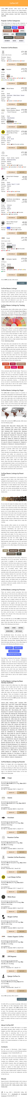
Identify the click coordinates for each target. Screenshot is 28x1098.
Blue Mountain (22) (11, 720)
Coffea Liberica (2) (6, 751)
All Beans (7, 27)
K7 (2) (8, 749)
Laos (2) (5, 442)
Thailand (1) (24, 442)
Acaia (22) (3, 720)
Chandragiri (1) (18, 756)
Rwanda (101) (17, 431)
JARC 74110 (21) (5, 722)
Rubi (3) (18, 742)
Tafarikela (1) (15, 751)
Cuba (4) (22, 440)
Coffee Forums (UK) (6, 1084)
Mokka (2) (9, 746)
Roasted (5, 363)
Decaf (14, 27)
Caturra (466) (4, 702)
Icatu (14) (24, 726)
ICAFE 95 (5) (10, 738)
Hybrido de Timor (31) (16, 717)
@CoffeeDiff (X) (16, 1094)
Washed (7, 627)
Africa (22, 30)
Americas (6, 34)
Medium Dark (11, 553)
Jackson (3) (24, 744)
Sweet (7, 367)
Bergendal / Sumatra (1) (7, 753)
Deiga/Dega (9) (11, 731)
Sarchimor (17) (4, 726)
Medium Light (13, 550)
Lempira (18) (17, 724)
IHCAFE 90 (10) (22, 729)
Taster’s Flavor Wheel (20, 311)
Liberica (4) (24, 740)
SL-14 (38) (13, 715)
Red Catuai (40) (5, 715)
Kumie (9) (3, 731)
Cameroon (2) (16, 442)
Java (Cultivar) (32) (5, 717)
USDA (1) (7, 756)
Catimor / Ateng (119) (21, 708)
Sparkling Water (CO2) (14, 654)
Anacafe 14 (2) (13, 747)
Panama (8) (24, 438)
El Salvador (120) (9, 429)
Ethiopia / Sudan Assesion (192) (18, 706)
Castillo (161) (4, 708)
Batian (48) (7, 713)
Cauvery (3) (4, 746)
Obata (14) (18, 726)
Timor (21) (19, 434)
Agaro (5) (16, 738)
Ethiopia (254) (20, 425)
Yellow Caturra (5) (19, 737)
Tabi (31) (24, 717)
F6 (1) (2, 756)
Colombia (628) (5, 425)
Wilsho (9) (3, 733)
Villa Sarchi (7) (13, 735)
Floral (21, 27)
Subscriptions (21, 34)
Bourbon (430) (13, 702)
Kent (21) (24, 720)
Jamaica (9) (4, 438)
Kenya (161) (18, 427)
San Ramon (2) (23, 749)
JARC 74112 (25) (15, 718)
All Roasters (21, 999)
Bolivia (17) (7, 436)
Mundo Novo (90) (6, 709)
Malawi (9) (10, 438)
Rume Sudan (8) (11, 733)
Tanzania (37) (13, 434)
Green (5, 550)
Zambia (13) (23, 436)
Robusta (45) (14, 713)
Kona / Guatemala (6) (7, 737)
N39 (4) (17, 740)
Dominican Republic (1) (20, 443)
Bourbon (7, 40)
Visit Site (21, 64)
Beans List (11, 792)
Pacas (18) (4, 724)
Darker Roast (8, 37)
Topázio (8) (6, 735)
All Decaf (9, 647)
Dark (19, 553)
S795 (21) (19, 720)
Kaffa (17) (24, 724)
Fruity (15, 30)
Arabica (21, 40)
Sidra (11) (24, 728)
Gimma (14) (12, 726)
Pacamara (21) (23, 722)
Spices (13, 363)
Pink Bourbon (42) (22, 713)
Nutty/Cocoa (7, 30)
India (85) (13, 433)
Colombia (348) (23, 702)
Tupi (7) (25, 735)
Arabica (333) (4, 704)
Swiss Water (18, 647)
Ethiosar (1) (23, 751)
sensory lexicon (23, 328)
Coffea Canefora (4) (9, 740)
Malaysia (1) (11, 443)
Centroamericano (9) (21, 731)
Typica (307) (11, 704)
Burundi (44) (20, 433)
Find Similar (12, 64)
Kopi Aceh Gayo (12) (15, 728)
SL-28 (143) (12, 708)
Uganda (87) (7, 433)
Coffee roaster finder (17, 1084)
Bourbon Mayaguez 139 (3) (8, 742)
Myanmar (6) (4, 440)
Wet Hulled (19, 631)
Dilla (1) (25, 753)
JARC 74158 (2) (14, 749)
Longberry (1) (4, 755)
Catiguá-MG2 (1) (22, 755)
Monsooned (9, 631)
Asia (13, 34)
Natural (21, 627)
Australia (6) (11, 440)
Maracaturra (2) (23, 746)
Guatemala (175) (9, 427)
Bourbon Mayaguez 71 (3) (14, 744)
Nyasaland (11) (5, 729)
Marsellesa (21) (14, 722)
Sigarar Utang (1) (13, 755)
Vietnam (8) (17, 438)
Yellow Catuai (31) (5, 718)
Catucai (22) (23, 718)
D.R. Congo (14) (15, 436)
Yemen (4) (16, 440)
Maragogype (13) (5, 728)
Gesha (14, 40)
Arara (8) (18, 733)
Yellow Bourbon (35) (21, 715)
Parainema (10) (13, 729)
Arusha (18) (10, 724)
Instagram (4, 1053)
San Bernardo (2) (5, 747)
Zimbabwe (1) (4, 443)
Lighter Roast (19, 37)
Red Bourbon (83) (16, 709)
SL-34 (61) (11, 711)
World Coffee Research (21, 314)
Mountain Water (14, 651)
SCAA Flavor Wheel (9, 340)
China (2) (10, 442)
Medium (22, 550)
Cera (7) (20, 735)
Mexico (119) (17, 429)
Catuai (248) (18, 704)
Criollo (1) (12, 756)
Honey (14, 627)
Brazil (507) (13, 425)
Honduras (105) (9, 431)
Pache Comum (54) (19, 711)
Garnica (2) (15, 746)
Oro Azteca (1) (18, 753)
